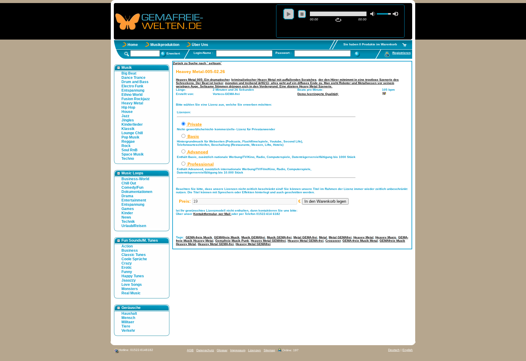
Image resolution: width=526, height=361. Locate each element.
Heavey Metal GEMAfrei (268, 240)
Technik (128, 221)
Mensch (128, 318)
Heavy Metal (132, 103)
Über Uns (200, 45)
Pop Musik (130, 137)
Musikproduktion (164, 45)
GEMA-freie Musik (199, 237)
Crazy (126, 263)
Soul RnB (129, 150)
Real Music (131, 293)
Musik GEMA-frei (279, 237)
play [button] (288, 14)
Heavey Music (385, 237)
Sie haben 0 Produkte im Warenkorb (370, 44)
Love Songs (131, 284)
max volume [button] (395, 14)
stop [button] (302, 14)
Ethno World (131, 95)
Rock (126, 146)
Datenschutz (205, 350)
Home (133, 45)
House (127, 112)
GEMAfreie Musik (227, 237)
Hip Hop (128, 107)
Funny (126, 272)
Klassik (128, 129)
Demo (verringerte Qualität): (317, 94)
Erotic (126, 267)
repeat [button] (338, 20)
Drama (127, 196)
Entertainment (133, 200)
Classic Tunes (133, 255)
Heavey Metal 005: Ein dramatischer (203, 79)
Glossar (222, 350)
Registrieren (401, 52)
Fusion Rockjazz (135, 99)
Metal (323, 237)
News (126, 217)
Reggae (128, 141)
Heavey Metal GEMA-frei (306, 240)
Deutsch (394, 350)
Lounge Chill (132, 133)
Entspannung (132, 90)
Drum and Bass (135, 82)
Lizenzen (254, 350)
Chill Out (128, 183)
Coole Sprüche (134, 259)
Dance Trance (133, 77)
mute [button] (373, 14)
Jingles (127, 120)
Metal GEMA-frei (305, 237)
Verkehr (128, 330)
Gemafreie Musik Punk (232, 240)
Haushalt (129, 313)
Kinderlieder (132, 124)
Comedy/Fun (132, 187)
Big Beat (128, 73)
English (407, 350)
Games (127, 209)
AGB (190, 350)
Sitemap (269, 350)
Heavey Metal (363, 237)
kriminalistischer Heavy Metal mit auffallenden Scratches (274, 79)
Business (129, 250)
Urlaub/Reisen (133, 226)
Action (127, 246)
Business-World (135, 179)
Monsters (129, 289)
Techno (127, 158)
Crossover (333, 240)
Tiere (125, 326)
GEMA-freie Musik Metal (360, 240)
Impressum (237, 350)
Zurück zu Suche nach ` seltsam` (197, 63)
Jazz (125, 116)
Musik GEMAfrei (253, 237)
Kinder (127, 213)
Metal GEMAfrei (340, 237)
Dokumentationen (136, 192)
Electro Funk (132, 86)
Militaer (127, 322)
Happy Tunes (132, 276)
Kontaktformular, (206, 214)
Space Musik (132, 154)
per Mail (225, 214)
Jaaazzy (128, 280)
